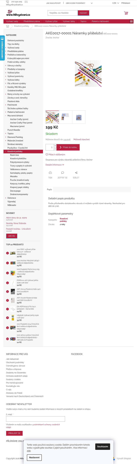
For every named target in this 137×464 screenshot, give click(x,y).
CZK (114, 3)
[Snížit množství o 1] (55, 148)
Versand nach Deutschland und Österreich (24, 396)
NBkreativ (11, 205)
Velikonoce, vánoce (18, 169)
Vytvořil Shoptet (124, 458)
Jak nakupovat (53, 3)
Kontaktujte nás (13, 386)
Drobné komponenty (19, 194)
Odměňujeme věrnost (15, 366)
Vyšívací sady (13, 48)
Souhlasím (102, 446)
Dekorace (11, 198)
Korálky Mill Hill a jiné (16, 87)
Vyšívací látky (13, 80)
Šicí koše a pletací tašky (17, 108)
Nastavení (34, 457)
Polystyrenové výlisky (19, 162)
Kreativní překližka (18, 158)
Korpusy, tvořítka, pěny (20, 184)
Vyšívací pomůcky (15, 76)
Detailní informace (54, 165)
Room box (14, 155)
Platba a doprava (13, 369)
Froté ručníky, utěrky (16, 62)
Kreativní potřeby (14, 151)
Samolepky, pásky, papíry (21, 173)
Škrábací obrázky (15, 144)
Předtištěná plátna (15, 51)
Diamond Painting (15, 137)
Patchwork (12, 105)
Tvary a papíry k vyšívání (21, 166)
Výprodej (11, 201)
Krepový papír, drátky (19, 187)
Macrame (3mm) (17, 126)
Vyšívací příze (13, 73)
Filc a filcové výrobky (16, 83)
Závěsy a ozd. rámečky (17, 98)
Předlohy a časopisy (16, 69)
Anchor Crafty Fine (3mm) (21, 123)
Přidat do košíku (70, 147)
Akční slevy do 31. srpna (16, 218)
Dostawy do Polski (14, 393)
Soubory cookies (13, 379)
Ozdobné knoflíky (15, 90)
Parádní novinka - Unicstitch (18, 229)
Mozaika (13, 176)
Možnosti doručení (82, 139)
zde (29, 450)
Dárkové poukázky (15, 40)
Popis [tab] (49, 189)
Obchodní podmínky (75, 3)
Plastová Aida (13, 101)
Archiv (11, 236)
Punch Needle (13, 130)
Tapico (10, 133)
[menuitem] (12, 21)
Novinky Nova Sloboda (16, 223)
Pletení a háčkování (15, 112)
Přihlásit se (14, 433)
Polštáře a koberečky (16, 55)
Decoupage (15, 191)
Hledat (83, 13)
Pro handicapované (14, 383)
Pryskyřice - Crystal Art (17, 148)
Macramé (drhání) (15, 116)
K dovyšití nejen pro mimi (18, 58)
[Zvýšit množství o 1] (55, 145)
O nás (8, 390)
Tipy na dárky (13, 44)
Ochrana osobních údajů (16, 376)
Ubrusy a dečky (14, 66)
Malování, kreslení (15, 141)
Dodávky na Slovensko (16, 373)
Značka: (52, 38)
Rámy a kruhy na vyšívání (18, 94)
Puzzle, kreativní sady (19, 180)
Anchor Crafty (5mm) (19, 119)
